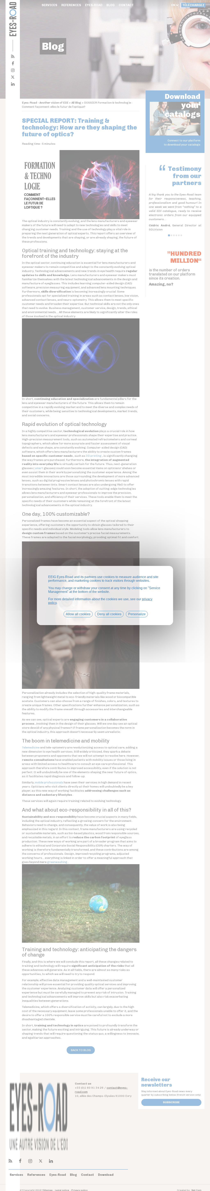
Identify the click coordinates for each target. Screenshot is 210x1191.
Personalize (137, 614)
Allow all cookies (78, 614)
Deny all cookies (109, 614)
